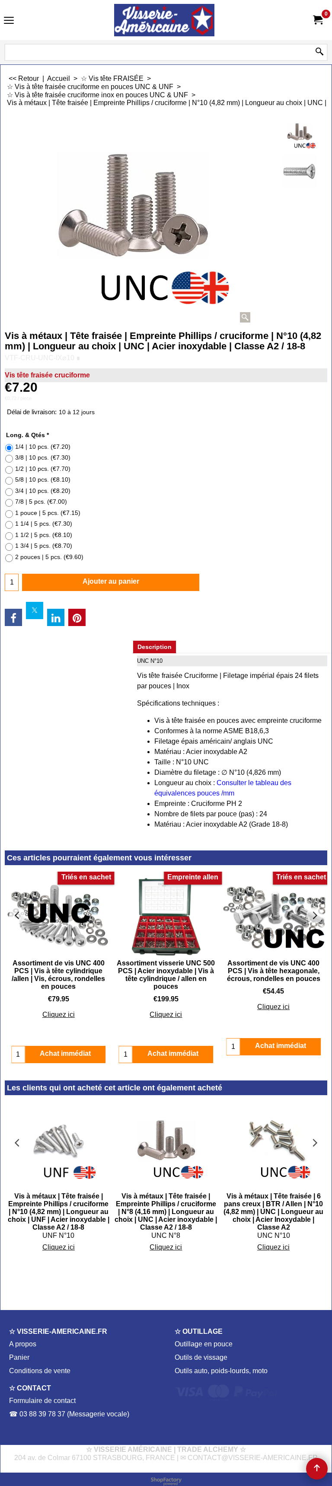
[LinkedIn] (55, 617)
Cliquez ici (58, 1014)
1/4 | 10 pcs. (42, 446)
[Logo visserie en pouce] (164, 20)
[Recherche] (319, 52)
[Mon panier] (317, 20)
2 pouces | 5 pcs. (49, 556)
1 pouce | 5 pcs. (47, 512)
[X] (34, 610)
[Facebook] (13, 617)
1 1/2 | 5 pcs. (43, 534)
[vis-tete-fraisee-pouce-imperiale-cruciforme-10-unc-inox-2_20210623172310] (299, 171)
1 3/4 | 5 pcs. (43, 545)
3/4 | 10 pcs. (42, 490)
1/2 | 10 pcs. (42, 468)
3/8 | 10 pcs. (42, 457)
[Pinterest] (77, 617)
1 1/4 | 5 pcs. (43, 523)
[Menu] (9, 21)
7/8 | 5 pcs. (41, 501)
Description (154, 646)
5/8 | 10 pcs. (42, 479)
